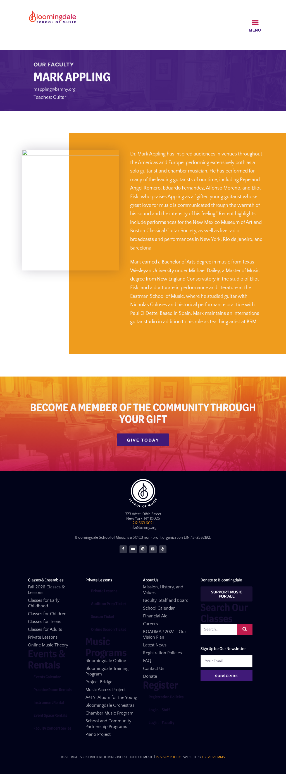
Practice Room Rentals (53, 689)
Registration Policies (162, 652)
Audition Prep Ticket (108, 603)
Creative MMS (213, 757)
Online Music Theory (48, 645)
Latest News (154, 645)
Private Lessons (43, 637)
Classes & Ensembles (45, 580)
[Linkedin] (152, 549)
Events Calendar (47, 677)
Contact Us (153, 668)
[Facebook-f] (123, 549)
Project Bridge (98, 681)
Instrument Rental (49, 702)
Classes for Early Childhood (43, 603)
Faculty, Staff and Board (166, 600)
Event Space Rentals (50, 715)
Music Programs (106, 646)
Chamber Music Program (109, 713)
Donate (150, 676)
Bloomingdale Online (105, 660)
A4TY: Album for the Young (111, 697)
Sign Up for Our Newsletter (223, 648)
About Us (150, 580)
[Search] (244, 629)
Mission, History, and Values (163, 589)
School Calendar (159, 608)
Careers (150, 623)
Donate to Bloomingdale (221, 580)
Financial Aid (155, 616)
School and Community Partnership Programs (108, 723)
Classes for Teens (44, 621)
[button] (255, 22)
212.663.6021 (143, 523)
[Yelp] (162, 549)
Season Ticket (102, 616)
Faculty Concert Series (52, 728)
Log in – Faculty (161, 722)
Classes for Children (47, 613)
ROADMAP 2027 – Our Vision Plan (164, 634)
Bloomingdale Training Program (106, 671)
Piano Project (98, 734)
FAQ (147, 660)
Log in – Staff (159, 709)
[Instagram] (143, 549)
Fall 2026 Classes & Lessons (46, 589)
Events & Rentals (46, 659)
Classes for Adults (45, 629)
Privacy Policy (168, 757)
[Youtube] (133, 549)
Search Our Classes (224, 612)
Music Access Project (105, 689)
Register (160, 684)
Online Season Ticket (108, 629)
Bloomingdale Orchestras (109, 705)
